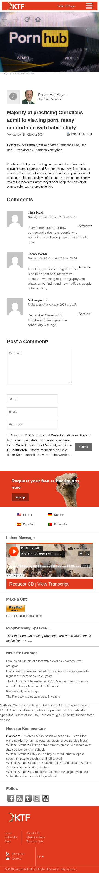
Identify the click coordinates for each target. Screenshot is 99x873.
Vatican (5, 720)
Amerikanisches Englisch (68, 145)
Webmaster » (69, 869)
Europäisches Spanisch (30, 150)
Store (8, 841)
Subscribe (11, 837)
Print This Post (81, 134)
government (80, 705)
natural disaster (23, 710)
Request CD (21, 584)
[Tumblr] (28, 798)
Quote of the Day (27, 715)
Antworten (85, 226)
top (39, 856)
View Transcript (53, 584)
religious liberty (63, 715)
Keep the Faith (24, 869)
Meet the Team (35, 837)
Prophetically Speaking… (23, 691)
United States (84, 715)
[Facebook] (10, 798)
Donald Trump (60, 705)
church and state (36, 705)
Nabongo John (39, 300)
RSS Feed (18, 854)
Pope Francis (56, 710)
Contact (16, 859)
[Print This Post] (68, 134)
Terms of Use (34, 841)
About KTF (33, 833)
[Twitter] (37, 798)
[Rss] (19, 798)
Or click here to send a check (24, 616)
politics (40, 710)
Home (8, 833)
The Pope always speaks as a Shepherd (33, 696)
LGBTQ (5, 710)
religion (45, 715)
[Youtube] (45, 798)
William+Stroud (16, 745)
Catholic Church (11, 705)
